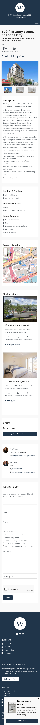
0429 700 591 (17, 469)
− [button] (6, 253)
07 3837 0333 (21, 18)
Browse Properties (11, 644)
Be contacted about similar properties (19, 546)
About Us (7, 647)
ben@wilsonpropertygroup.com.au (24, 472)
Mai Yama (14, 449)
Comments (7, 551)
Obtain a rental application (15, 543)
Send (8, 597)
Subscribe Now (10, 679)
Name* (5, 503)
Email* (5, 512)
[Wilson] (20, 623)
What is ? (8, 577)
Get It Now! (22, 721)
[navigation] (36, 22)
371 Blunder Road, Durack (17, 381)
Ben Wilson (14, 462)
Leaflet (13, 282)
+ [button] (6, 250)
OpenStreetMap (26, 282)
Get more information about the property (20, 535)
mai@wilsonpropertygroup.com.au (24, 456)
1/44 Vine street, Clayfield (17, 325)
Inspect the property (12, 538)
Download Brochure (20, 434)
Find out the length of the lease (16, 541)
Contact (7, 653)
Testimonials (9, 650)
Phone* (5, 522)
